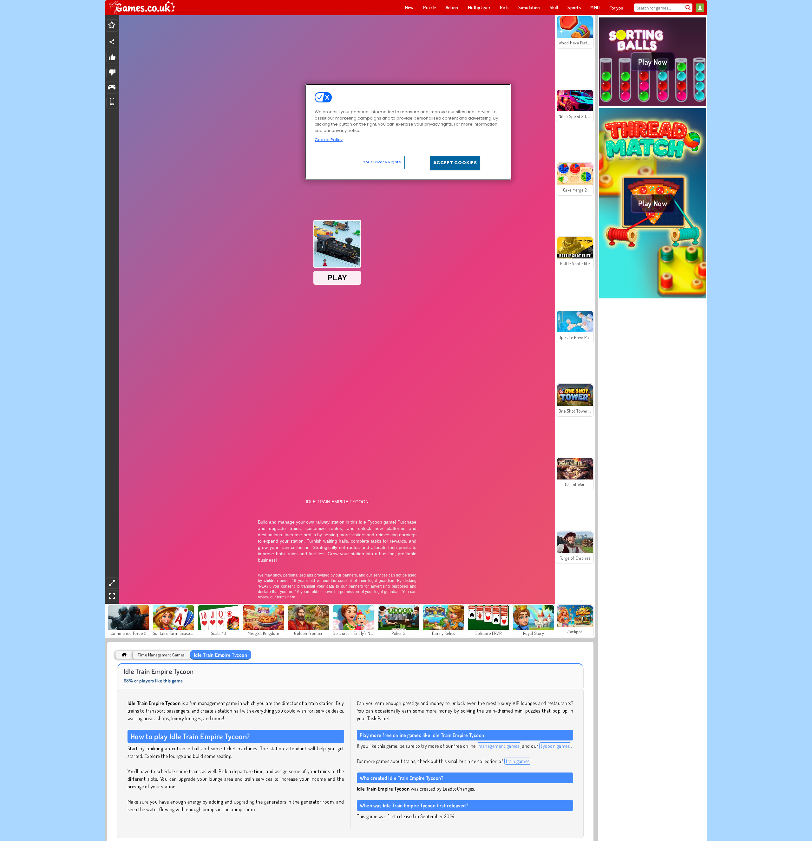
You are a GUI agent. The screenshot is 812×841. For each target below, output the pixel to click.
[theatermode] (112, 583)
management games (499, 746)
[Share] (112, 42)
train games (518, 761)
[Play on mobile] (112, 102)
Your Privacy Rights (382, 162)
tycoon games (555, 746)
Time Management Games (161, 654)
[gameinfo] (112, 87)
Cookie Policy (329, 140)
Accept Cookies (455, 163)
